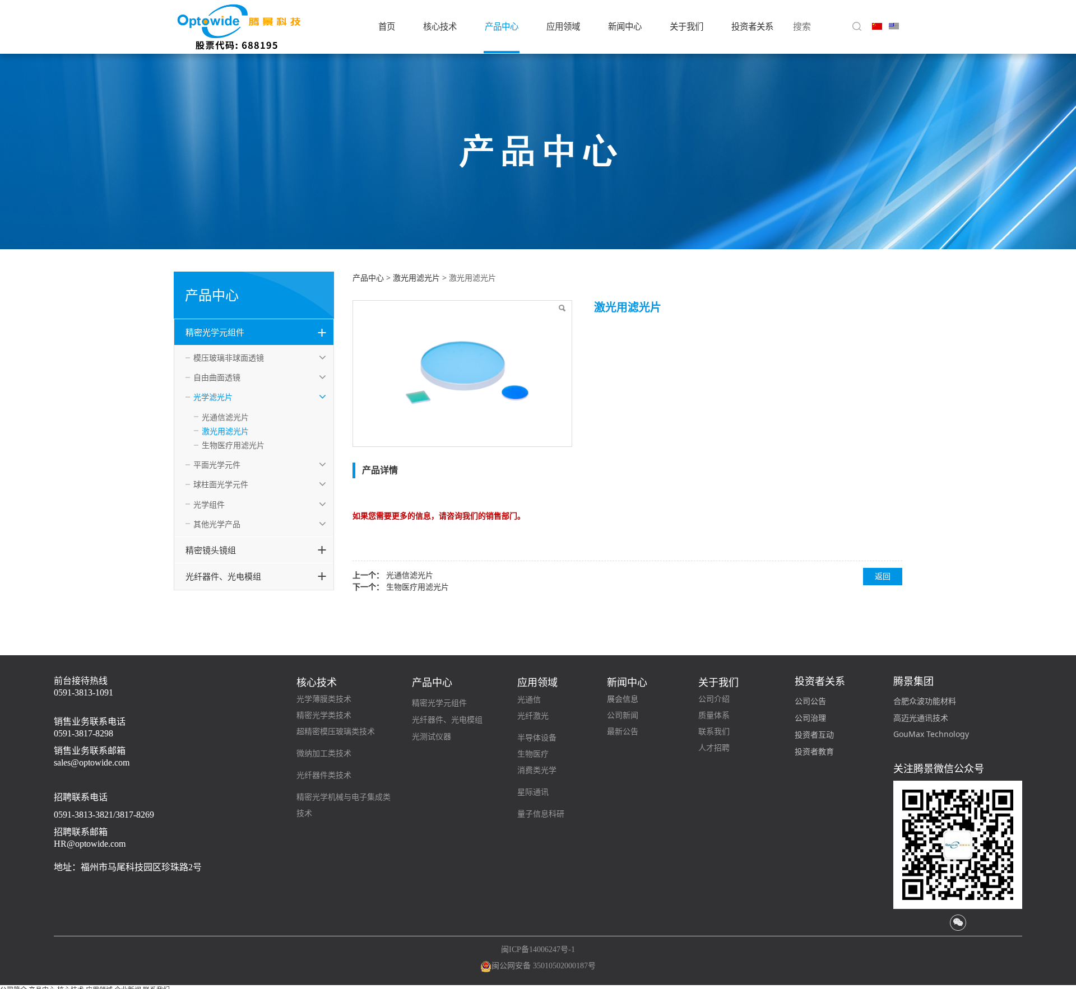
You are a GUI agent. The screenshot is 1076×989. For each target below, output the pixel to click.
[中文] (877, 25)
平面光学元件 (216, 464)
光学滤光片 (213, 396)
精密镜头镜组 (210, 550)
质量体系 (714, 715)
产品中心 (501, 26)
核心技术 (440, 26)
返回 (883, 576)
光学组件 (209, 504)
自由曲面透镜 (216, 377)
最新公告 (622, 731)
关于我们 (686, 26)
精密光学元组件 (214, 332)
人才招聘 (714, 748)
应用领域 (563, 26)
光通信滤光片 (225, 417)
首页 (386, 26)
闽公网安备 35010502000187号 (543, 966)
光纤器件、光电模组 (223, 576)
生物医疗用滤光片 (233, 445)
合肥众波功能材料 (924, 701)
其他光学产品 (216, 524)
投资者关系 (752, 26)
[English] (894, 25)
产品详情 (380, 470)
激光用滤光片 (225, 431)
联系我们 (714, 731)
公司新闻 (622, 715)
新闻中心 (625, 26)
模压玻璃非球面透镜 (228, 357)
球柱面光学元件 (220, 484)
